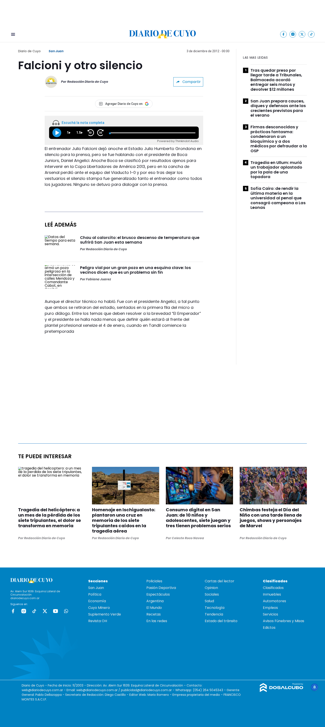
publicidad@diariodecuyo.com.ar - (148, 690)
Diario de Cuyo (29, 51)
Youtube (55, 611)
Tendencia (214, 614)
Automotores (274, 601)
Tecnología (214, 607)
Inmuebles (272, 594)
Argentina (155, 601)
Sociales (212, 594)
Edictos (269, 627)
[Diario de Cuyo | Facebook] (283, 34)
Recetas (153, 614)
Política (94, 594)
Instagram (23, 611)
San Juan (56, 51)
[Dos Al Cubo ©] (281, 690)
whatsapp (66, 611)
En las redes (156, 620)
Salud (209, 601)
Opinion (211, 587)
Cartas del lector (219, 581)
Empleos (270, 607)
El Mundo (154, 607)
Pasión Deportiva (161, 587)
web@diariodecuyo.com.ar (42, 690)
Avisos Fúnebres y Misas (283, 620)
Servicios (270, 614)
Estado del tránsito (221, 620)
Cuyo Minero (99, 607)
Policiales (154, 581)
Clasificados (273, 587)
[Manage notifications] (314, 687)
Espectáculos (158, 594)
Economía (97, 601)
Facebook (13, 611)
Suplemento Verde (104, 614)
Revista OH (97, 620)
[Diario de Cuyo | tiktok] (311, 34)
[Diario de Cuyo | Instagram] (292, 34)
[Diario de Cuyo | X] (302, 34)
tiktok (34, 611)
